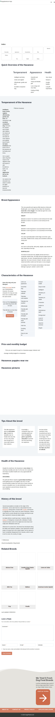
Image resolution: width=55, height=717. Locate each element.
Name (4, 645)
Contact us (16, 709)
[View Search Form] (54, 2)
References (6, 540)
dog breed (8, 287)
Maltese (5, 520)
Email (22, 645)
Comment (5, 626)
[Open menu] (51, 2)
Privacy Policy (29, 709)
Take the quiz (10, 315)
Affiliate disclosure (45, 709)
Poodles (25, 509)
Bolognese (5, 509)
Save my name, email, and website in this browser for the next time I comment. (21, 649)
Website (40, 645)
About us (5, 709)
